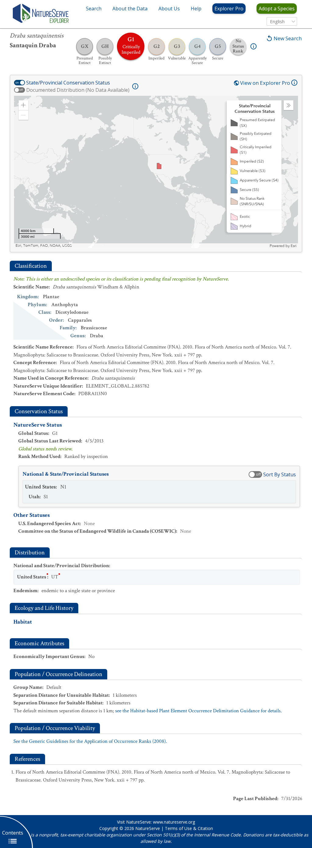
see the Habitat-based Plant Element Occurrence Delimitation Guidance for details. (198, 710)
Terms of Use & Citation (189, 828)
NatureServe (147, 828)
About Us (169, 8)
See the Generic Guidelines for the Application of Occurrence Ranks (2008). (90, 741)
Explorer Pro (228, 8)
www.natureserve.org (174, 822)
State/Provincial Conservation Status (68, 82)
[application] (156, 172)
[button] (23, 105)
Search (93, 8)
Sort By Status (279, 474)
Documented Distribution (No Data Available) (77, 90)
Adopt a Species (277, 8)
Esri (293, 246)
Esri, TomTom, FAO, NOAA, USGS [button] (44, 245)
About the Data (129, 8)
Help (196, 8)
